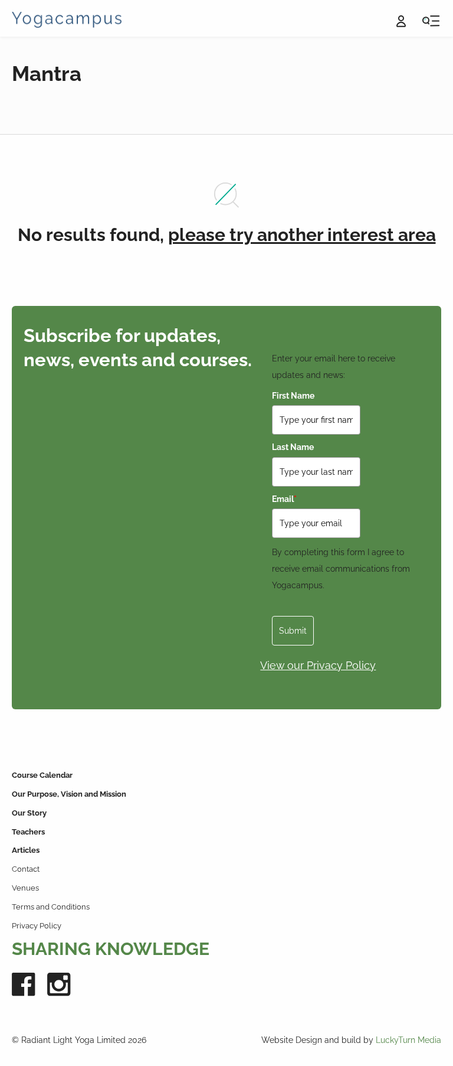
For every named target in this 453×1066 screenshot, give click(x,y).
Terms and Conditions (51, 906)
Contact (26, 869)
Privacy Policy (36, 925)
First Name (293, 395)
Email (284, 499)
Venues (25, 888)
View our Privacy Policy (318, 665)
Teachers (28, 831)
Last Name (293, 447)
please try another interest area (302, 234)
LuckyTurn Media (408, 1040)
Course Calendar (42, 775)
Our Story (29, 813)
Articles (26, 850)
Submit (293, 630)
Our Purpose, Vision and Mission (69, 794)
